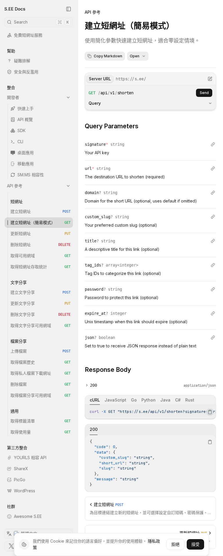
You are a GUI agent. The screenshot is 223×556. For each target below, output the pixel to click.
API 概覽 (25, 119)
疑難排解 (22, 60)
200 (93, 385)
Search (41, 22)
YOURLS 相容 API (30, 457)
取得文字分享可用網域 (40, 325)
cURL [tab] (95, 399)
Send (204, 92)
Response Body (108, 369)
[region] (150, 412)
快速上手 (25, 108)
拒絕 (175, 544)
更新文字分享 (40, 303)
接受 (195, 544)
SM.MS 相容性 (30, 174)
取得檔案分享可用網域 (40, 395)
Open (134, 56)
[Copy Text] (209, 411)
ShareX (21, 468)
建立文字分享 (40, 292)
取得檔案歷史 (40, 362)
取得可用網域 (40, 255)
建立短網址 (40, 211)
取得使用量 (40, 431)
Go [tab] (134, 399)
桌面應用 (25, 152)
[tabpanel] (150, 412)
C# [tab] (178, 399)
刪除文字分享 (40, 314)
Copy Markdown (108, 56)
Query (95, 103)
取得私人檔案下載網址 (40, 373)
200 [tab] (94, 429)
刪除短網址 (40, 244)
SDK (21, 130)
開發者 (13, 97)
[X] (11, 546)
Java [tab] (165, 399)
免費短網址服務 (28, 35)
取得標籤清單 (40, 420)
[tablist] (150, 400)
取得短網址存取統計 (40, 266)
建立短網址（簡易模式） (40, 222)
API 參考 (14, 185)
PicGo (19, 479)
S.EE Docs (14, 9)
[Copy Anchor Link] (143, 126)
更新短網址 (40, 233)
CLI (20, 141)
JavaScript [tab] (115, 399)
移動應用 (25, 163)
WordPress (24, 490)
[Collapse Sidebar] (68, 9)
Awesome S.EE (28, 516)
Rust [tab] (189, 399)
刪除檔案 (40, 384)
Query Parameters (112, 126)
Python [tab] (148, 399)
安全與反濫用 (26, 71)
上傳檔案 (40, 351)
